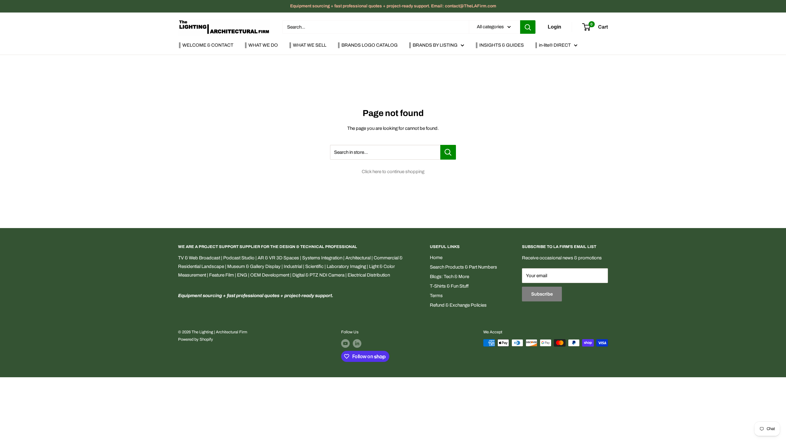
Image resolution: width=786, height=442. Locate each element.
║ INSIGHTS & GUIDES (499, 45)
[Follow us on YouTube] (345, 343)
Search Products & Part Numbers (463, 267)
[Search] (527, 27)
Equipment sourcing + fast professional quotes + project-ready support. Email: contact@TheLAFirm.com (393, 6)
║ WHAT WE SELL (307, 45)
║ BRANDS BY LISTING (432, 45)
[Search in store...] (448, 152)
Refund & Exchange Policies (458, 305)
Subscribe (542, 294)
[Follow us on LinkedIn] (357, 343)
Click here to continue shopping (393, 171)
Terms (436, 295)
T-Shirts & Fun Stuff (449, 286)
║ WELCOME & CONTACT (205, 45)
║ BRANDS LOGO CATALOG (367, 45)
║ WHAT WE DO (261, 45)
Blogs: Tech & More (449, 276)
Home (436, 257)
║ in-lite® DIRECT (553, 45)
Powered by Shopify (195, 339)
